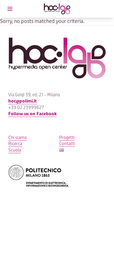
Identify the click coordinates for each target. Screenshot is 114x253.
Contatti (67, 144)
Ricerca (15, 144)
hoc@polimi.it (22, 101)
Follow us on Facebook (32, 114)
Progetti (67, 137)
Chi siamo (17, 137)
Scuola (14, 150)
